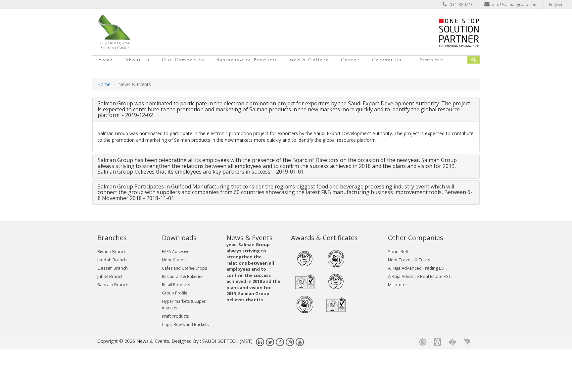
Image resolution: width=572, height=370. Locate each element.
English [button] (555, 4)
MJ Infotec (397, 285)
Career (350, 59)
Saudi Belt (398, 251)
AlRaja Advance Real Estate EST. (420, 276)
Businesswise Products (246, 59)
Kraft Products (175, 316)
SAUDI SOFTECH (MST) (227, 341)
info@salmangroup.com (515, 4)
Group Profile (174, 293)
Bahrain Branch (112, 285)
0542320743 (461, 4)
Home (106, 59)
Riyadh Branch (111, 251)
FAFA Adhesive (175, 251)
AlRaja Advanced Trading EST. (417, 268)
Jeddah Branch (112, 260)
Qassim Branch (112, 268)
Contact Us (387, 59)
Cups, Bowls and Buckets (185, 324)
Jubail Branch (110, 276)
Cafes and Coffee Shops (184, 268)
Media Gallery (309, 59)
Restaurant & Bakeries (182, 276)
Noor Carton (174, 260)
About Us (137, 59)
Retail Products (176, 285)
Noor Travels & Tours (409, 260)
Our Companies (183, 59)
